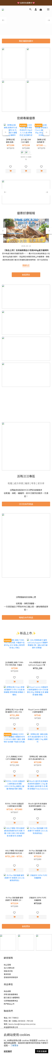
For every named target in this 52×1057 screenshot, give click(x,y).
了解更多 (14, 1045)
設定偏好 (8, 1051)
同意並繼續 (42, 1051)
